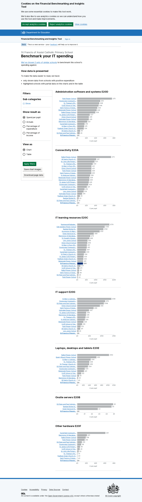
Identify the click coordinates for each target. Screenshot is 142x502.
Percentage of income (33, 134)
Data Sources (54, 490)
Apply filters (29, 164)
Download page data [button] (33, 175)
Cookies (24, 490)
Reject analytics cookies (61, 24)
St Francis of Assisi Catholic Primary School (47, 52)
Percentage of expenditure (33, 127)
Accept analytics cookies (34, 24)
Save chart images (32, 169)
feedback (53, 44)
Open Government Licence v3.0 (60, 496)
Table (28, 154)
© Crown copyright (113, 496)
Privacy (44, 490)
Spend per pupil (33, 117)
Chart (28, 150)
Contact (65, 490)
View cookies (81, 24)
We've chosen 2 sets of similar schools (39, 62)
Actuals (29, 122)
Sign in (67, 39)
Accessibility (34, 490)
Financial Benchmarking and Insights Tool (41, 39)
